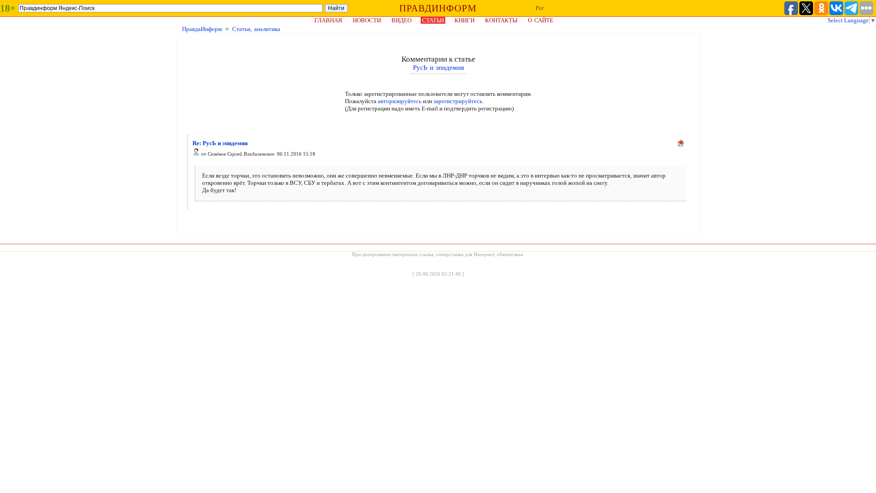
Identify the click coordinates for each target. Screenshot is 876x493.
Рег (540, 8)
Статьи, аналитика (256, 29)
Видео (401, 20)
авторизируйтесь (400, 101)
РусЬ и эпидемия (438, 67)
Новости (367, 20)
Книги (464, 20)
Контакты (501, 20)
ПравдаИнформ (202, 29)
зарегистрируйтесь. (458, 101)
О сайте (540, 20)
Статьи (433, 20)
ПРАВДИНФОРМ (438, 8)
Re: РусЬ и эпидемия (220, 143)
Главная (328, 20)
